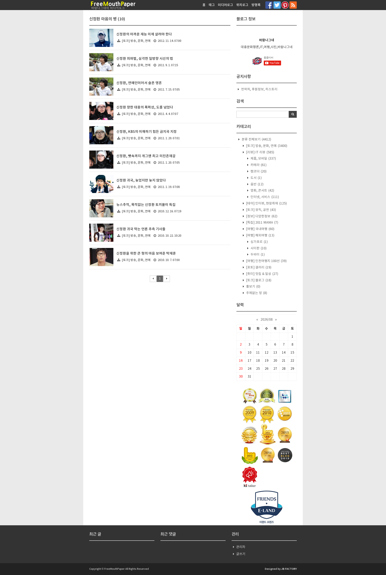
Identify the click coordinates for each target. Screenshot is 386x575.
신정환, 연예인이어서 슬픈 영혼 (139, 83)
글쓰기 (240, 554)
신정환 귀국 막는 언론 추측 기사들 (140, 229)
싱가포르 (259, 242)
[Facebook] (269, 5)
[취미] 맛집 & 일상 (261, 274)
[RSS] (293, 5)
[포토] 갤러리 (258, 267)
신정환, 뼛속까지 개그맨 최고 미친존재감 (146, 156)
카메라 (258, 165)
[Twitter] (277, 5)
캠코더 (258, 171)
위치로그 (242, 5)
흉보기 (252, 286)
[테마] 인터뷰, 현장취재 (266, 203)
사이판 (258, 248)
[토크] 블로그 (258, 280)
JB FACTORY (289, 569)
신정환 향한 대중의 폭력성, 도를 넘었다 (144, 107)
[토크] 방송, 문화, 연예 (136, 41)
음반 (257, 184)
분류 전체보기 (256, 139)
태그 (212, 5)
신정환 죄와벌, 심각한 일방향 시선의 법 (144, 59)
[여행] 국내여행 (259, 229)
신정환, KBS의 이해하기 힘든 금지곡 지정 (146, 132)
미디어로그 (225, 5)
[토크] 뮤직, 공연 (260, 210)
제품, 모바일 (263, 158)
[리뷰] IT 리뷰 (259, 152)
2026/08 (267, 319)
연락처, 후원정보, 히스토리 (259, 89)
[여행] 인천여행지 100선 (266, 261)
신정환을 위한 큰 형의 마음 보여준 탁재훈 (146, 254)
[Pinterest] (285, 5)
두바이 (257, 254)
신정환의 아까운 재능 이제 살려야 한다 (144, 34)
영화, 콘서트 (262, 190)
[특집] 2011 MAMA (261, 222)
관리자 (240, 547)
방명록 (256, 5)
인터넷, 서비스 (264, 197)
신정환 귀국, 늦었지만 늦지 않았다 (141, 181)
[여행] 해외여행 (259, 235)
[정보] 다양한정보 (261, 216)
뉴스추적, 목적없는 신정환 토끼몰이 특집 (146, 205)
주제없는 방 (256, 293)
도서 (256, 178)
